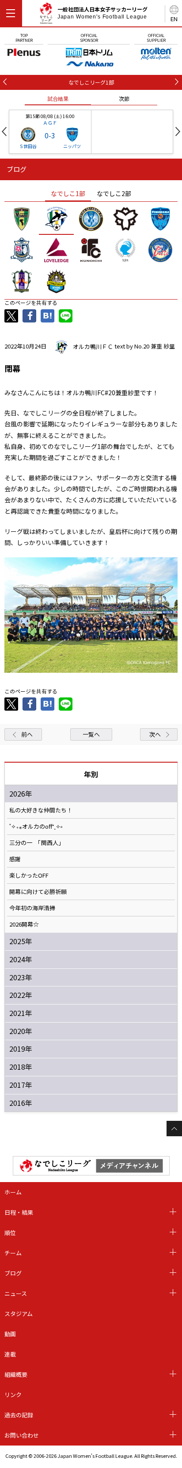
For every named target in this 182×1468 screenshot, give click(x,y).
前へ (27, 734)
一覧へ (91, 734)
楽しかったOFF (29, 875)
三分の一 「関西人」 (36, 842)
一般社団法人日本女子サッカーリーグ (102, 13)
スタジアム (18, 1313)
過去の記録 (18, 1415)
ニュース (15, 1293)
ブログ (13, 1273)
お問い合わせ (21, 1435)
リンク (13, 1394)
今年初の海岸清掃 (32, 908)
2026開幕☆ (24, 924)
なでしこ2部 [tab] (114, 193)
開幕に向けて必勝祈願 (38, 891)
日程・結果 (18, 1212)
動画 (10, 1334)
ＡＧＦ (50, 122)
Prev (4, 131)
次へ (155, 734)
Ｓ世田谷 (28, 146)
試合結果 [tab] (57, 98)
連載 (10, 1354)
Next (177, 131)
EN (174, 19)
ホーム (13, 1192)
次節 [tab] (124, 98)
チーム (13, 1253)
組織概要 (15, 1374)
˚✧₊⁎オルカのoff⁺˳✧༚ (36, 826)
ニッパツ (72, 146)
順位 (10, 1232)
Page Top (174, 1128)
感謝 (15, 859)
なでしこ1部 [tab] (68, 193)
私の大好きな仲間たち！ (40, 810)
